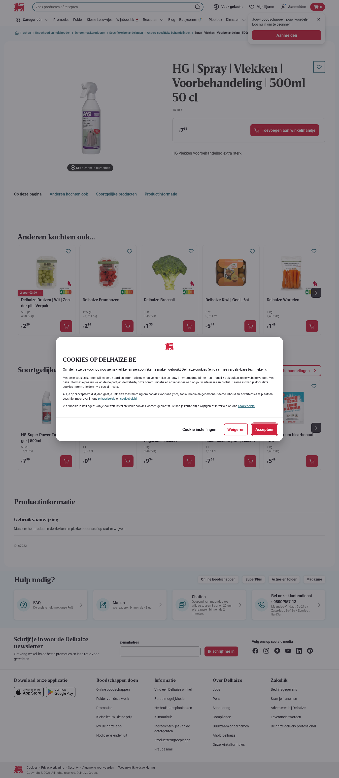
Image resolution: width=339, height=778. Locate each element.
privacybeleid (106, 398)
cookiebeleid (128, 398)
